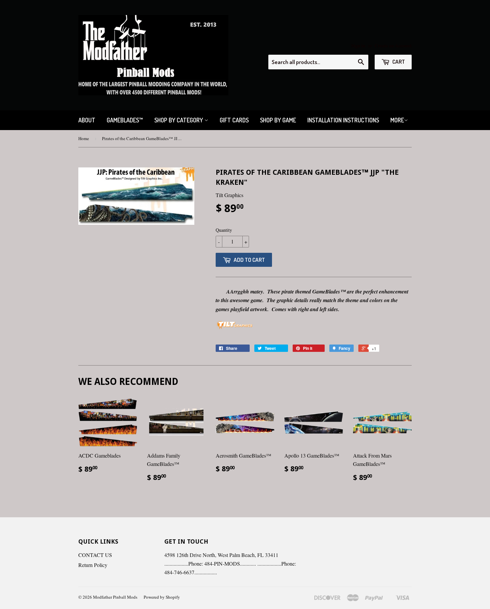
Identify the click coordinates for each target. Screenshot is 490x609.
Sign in (358, 45)
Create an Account (393, 45)
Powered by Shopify (162, 597)
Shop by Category (179, 120)
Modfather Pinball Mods (115, 597)
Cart (398, 61)
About (86, 120)
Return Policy (92, 564)
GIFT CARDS (234, 120)
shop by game (278, 120)
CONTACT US (95, 554)
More (397, 120)
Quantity (224, 230)
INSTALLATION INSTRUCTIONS (343, 120)
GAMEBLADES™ (125, 120)
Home (83, 138)
